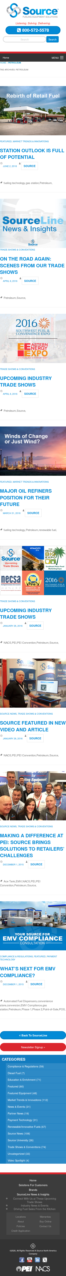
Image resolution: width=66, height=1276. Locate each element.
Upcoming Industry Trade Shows (26, 381)
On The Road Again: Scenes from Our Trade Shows (32, 265)
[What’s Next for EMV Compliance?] (33, 926)
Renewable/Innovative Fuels (24, 1126)
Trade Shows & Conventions (17, 249)
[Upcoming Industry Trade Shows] (33, 338)
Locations (21, 1216)
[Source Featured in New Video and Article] (33, 683)
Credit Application (20, 1230)
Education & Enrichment (22, 1079)
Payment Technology (20, 1120)
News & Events (16, 1106)
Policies (20, 1226)
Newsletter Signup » (33, 1047)
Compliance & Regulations (16, 956)
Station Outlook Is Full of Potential (32, 153)
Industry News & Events (34, 1205)
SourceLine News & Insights (33, 1194)
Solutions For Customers (33, 1185)
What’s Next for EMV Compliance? (27, 971)
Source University (18, 1140)
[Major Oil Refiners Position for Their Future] (33, 451)
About (21, 1221)
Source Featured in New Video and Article (33, 726)
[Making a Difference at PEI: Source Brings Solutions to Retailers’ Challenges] (33, 796)
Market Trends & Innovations (31, 141)
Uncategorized (16, 1153)
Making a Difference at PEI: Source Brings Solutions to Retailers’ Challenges (32, 845)
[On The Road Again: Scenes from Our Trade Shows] (33, 223)
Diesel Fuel (14, 1073)
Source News (8, 713)
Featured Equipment (20, 1093)
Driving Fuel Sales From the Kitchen (35, 1209)
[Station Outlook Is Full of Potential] (33, 110)
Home (6, 57)
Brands (33, 1190)
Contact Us (45, 1226)
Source (30, 166)
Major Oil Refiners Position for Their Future (26, 497)
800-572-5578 (35, 30)
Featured (6, 141)
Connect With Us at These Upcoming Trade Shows (34, 1200)
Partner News (15, 1113)
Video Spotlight (16, 1160)
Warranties (45, 1216)
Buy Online (45, 1221)
